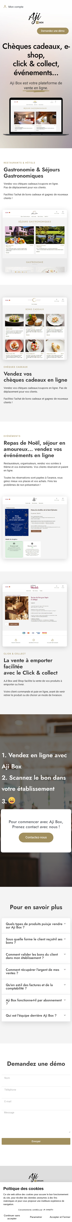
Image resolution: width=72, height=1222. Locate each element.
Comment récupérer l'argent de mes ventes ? (32, 971)
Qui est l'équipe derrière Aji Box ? (31, 1015)
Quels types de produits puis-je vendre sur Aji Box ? (34, 926)
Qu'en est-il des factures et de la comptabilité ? (29, 987)
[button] (36, 925)
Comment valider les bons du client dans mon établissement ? (32, 956)
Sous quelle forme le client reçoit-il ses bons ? (34, 941)
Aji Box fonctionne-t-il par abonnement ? (34, 1002)
